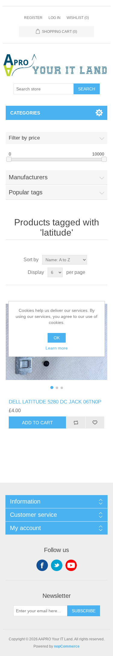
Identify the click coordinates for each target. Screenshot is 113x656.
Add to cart (37, 422)
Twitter (56, 565)
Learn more (57, 348)
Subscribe (84, 610)
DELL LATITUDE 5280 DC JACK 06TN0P (55, 402)
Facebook (42, 565)
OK (57, 337)
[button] (51, 387)
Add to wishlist (95, 422)
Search (86, 88)
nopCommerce (67, 646)
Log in (55, 18)
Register (33, 18)
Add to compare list (75, 422)
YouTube (71, 565)
